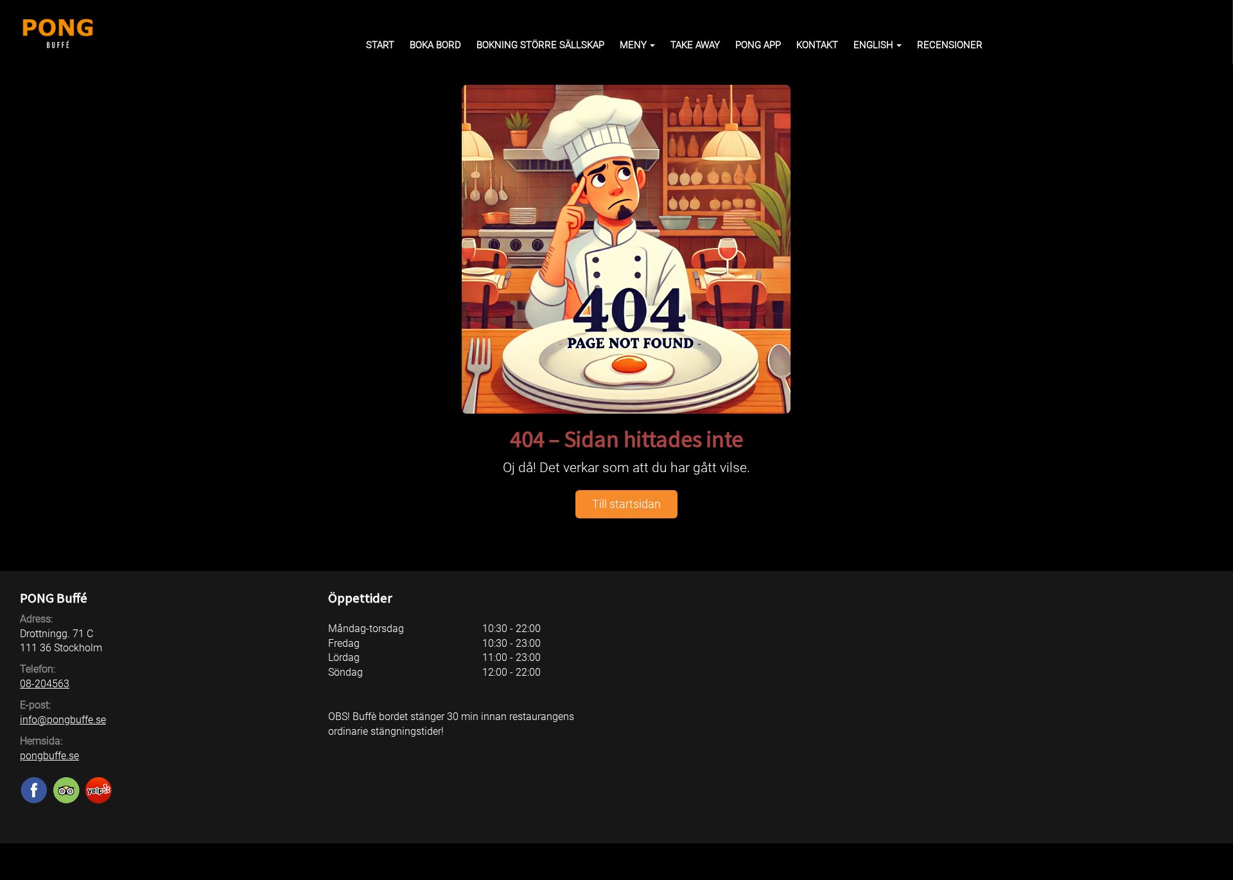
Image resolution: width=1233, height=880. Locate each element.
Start (380, 45)
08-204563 (44, 684)
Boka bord (435, 45)
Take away (695, 45)
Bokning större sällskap (540, 45)
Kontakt (817, 45)
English (873, 45)
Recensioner (950, 45)
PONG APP (758, 45)
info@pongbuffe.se (63, 720)
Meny (633, 45)
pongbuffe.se (49, 756)
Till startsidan (626, 504)
